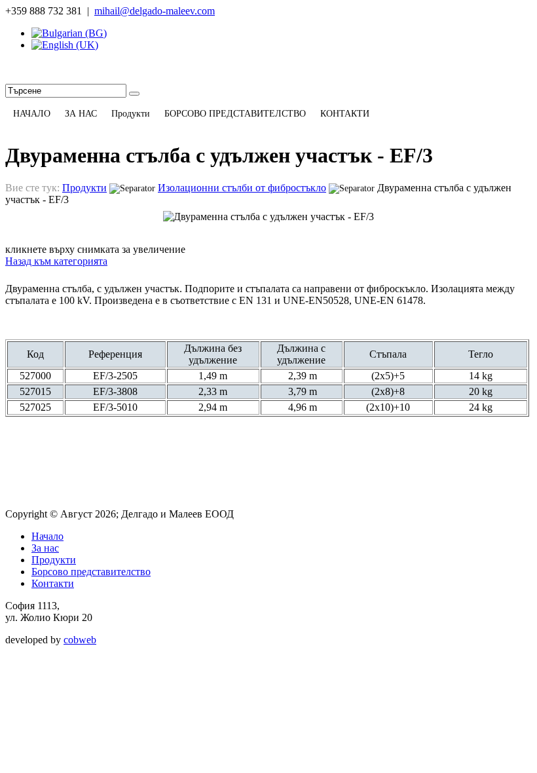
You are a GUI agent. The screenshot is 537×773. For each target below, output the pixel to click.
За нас (45, 548)
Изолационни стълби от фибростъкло (242, 187)
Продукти (84, 187)
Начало (47, 536)
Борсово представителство (91, 571)
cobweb (80, 639)
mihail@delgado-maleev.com (154, 10)
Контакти (52, 583)
